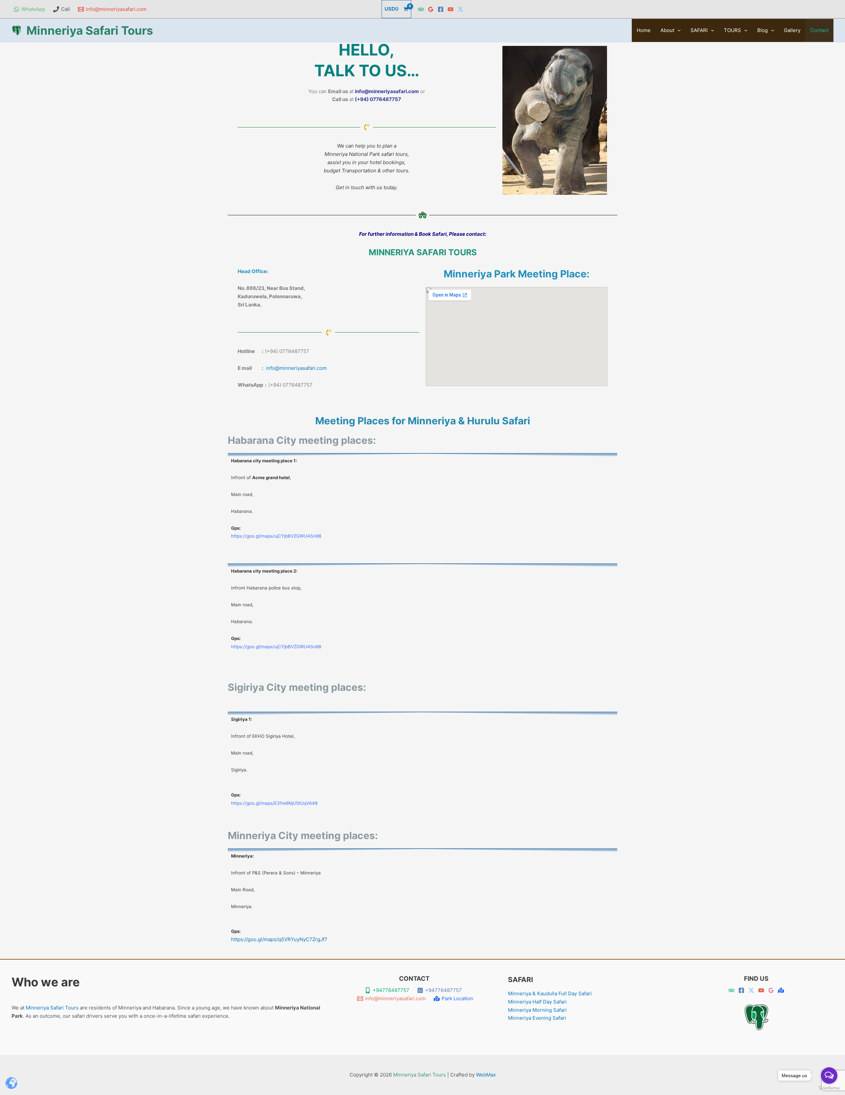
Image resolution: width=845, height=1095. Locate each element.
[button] (677, 30)
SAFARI (699, 30)
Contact (819, 30)
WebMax (486, 1075)
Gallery (792, 30)
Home (644, 30)
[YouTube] (451, 9)
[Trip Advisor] (421, 9)
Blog (762, 30)
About (667, 30)
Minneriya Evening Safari (537, 1018)
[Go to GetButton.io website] (829, 1088)
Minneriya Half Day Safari (537, 1002)
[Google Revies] (771, 990)
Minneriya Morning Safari (537, 1010)
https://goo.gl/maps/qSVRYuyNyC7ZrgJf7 (279, 939)
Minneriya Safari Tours (89, 30)
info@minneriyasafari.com (296, 368)
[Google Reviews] (431, 9)
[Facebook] (441, 9)
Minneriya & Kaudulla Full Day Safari (550, 993)
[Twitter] (460, 9)
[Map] (781, 990)
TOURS (732, 30)
